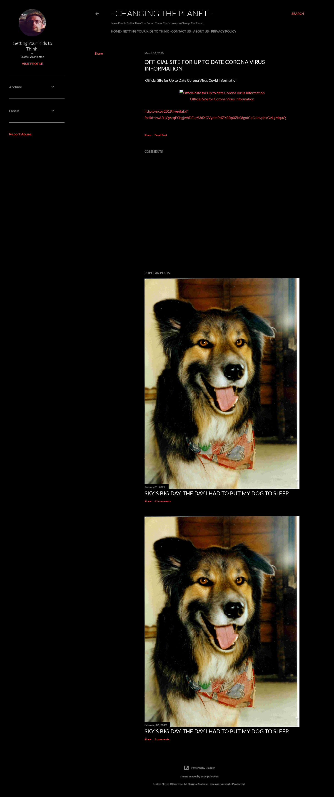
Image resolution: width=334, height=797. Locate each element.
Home (116, 31)
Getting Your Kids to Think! (32, 46)
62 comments (163, 501)
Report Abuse (20, 134)
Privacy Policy (223, 31)
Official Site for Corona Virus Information (222, 99)
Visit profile (32, 64)
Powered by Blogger (203, 767)
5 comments (162, 739)
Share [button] (99, 53)
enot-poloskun (210, 776)
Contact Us (181, 31)
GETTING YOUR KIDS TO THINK (146, 31)
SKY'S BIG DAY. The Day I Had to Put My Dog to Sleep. (217, 493)
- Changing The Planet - (161, 13)
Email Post (161, 135)
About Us (201, 31)
